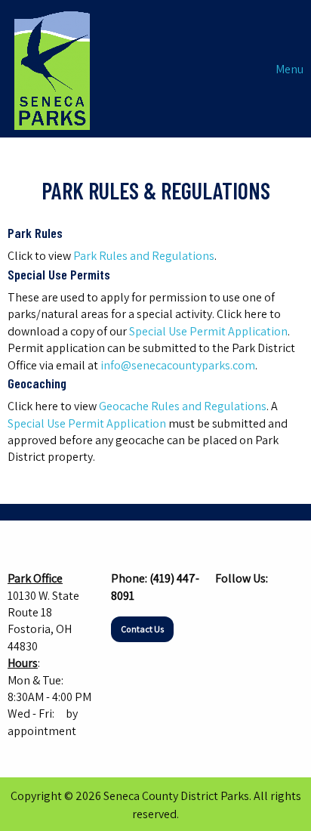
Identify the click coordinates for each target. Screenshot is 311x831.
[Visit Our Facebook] (227, 608)
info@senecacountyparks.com (177, 365)
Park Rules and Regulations (143, 256)
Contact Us (142, 629)
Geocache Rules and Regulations (182, 406)
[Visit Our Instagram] (251, 608)
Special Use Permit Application (208, 331)
